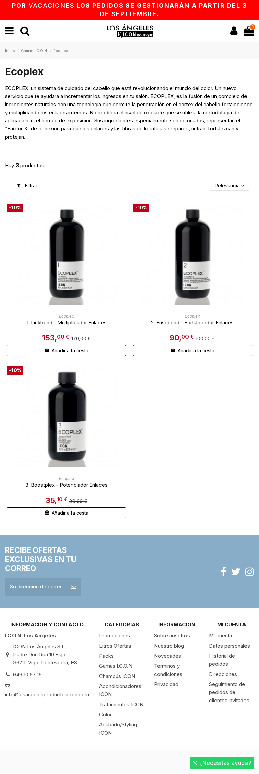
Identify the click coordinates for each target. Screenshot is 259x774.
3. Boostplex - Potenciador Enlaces (66, 485)
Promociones (114, 635)
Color (105, 714)
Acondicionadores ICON (120, 690)
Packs (106, 656)
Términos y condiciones (168, 670)
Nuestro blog (169, 646)
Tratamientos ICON (121, 704)
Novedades (167, 656)
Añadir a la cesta (69, 350)
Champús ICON (117, 676)
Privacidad (166, 684)
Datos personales (229, 646)
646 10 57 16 (27, 674)
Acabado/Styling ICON (118, 728)
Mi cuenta (220, 635)
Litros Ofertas (115, 646)
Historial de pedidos (222, 660)
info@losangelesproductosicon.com (47, 694)
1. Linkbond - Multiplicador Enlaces (67, 322)
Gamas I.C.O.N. (116, 666)
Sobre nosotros (172, 635)
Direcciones (223, 674)
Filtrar (30, 185)
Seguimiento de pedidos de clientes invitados (229, 692)
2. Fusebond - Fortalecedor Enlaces (192, 322)
